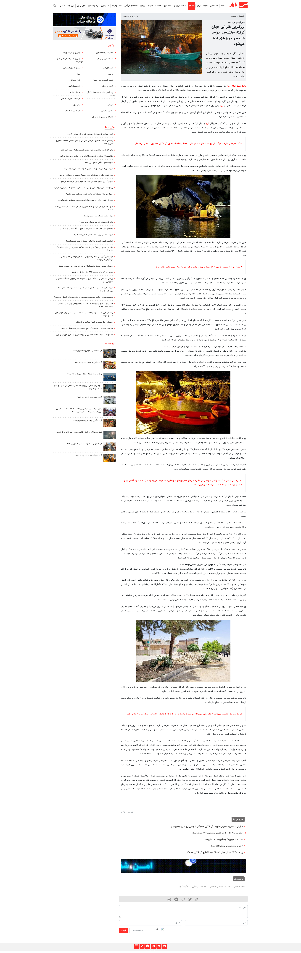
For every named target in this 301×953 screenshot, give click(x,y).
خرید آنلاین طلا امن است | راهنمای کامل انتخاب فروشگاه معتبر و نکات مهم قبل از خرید (84, 289)
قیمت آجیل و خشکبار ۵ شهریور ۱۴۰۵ (87, 420)
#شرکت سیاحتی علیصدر (220, 886)
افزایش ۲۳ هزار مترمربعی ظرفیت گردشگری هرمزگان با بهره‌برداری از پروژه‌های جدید (206, 826)
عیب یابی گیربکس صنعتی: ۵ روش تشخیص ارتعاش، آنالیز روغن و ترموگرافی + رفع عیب (86, 258)
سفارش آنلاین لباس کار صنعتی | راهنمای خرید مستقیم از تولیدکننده (85, 200)
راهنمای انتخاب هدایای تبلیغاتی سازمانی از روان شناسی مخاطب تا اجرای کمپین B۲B (84, 142)
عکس (62, 5)
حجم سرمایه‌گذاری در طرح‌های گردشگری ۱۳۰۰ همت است (217, 833)
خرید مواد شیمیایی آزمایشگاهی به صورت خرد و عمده (92, 234)
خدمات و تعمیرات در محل (102, 117)
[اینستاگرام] (153, 946)
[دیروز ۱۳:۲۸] (109, 412)
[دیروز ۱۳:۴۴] (109, 435)
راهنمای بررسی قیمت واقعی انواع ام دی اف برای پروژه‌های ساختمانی (85, 266)
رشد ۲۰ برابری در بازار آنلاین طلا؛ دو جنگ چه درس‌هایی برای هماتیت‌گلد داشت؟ (84, 249)
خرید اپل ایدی (107, 68)
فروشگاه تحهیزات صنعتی (70, 98)
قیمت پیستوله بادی (72, 110)
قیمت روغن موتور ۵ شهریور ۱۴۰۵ (88, 455)
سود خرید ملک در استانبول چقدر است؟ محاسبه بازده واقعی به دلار (86, 175)
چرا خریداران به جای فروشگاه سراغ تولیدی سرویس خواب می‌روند (87, 328)
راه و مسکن (93, 5)
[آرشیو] (136, 946)
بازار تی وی (81, 5)
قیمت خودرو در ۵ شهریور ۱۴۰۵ (89, 397)
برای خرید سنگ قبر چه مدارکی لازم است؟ (96, 222)
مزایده (110, 74)
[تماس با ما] (159, 946)
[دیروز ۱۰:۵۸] (109, 377)
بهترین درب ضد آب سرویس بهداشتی (98, 216)
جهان (205, 5)
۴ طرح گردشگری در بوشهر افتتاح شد (227, 846)
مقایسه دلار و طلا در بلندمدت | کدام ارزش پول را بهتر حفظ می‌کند (86, 156)
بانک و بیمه (116, 5)
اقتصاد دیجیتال (180, 5)
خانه (222, 5)
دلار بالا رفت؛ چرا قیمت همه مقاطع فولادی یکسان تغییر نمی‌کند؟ (87, 150)
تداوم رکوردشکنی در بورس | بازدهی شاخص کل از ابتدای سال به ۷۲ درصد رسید (77, 387)
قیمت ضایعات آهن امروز (103, 80)
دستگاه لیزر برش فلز (105, 58)
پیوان (78, 74)
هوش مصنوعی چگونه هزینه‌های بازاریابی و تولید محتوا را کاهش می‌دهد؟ (83, 297)
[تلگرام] (148, 946)
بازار (244, 86)
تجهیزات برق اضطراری (104, 52)
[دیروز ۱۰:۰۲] (109, 446)
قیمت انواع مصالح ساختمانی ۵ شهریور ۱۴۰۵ (84, 443)
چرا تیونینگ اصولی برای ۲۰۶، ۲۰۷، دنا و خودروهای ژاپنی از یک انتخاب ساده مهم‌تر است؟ (85, 305)
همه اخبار (214, 5)
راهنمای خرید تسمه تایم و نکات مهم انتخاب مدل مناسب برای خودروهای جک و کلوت (84, 314)
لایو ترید (110, 104)
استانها (191, 5)
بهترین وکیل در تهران (71, 52)
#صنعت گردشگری (199, 886)
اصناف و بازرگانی (130, 5)
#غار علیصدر (239, 886)
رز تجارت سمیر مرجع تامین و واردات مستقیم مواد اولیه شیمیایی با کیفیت (83, 187)
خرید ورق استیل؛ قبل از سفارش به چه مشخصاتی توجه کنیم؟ (88, 168)
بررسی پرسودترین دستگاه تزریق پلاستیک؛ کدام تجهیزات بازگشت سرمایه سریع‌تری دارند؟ (84, 280)
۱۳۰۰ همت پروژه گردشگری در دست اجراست (223, 839)
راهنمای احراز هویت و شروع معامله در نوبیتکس (94, 322)
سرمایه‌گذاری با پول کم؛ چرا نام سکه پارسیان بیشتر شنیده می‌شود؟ (86, 181)
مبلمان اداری (75, 92)
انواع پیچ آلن (75, 80)
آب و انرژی (105, 5)
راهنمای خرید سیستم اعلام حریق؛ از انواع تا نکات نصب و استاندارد (86, 228)
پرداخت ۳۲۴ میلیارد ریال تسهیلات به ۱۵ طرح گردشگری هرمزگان (214, 852)
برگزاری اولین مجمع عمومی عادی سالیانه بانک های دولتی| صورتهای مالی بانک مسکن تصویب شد (79, 410)
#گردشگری (183, 886)
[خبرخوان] (142, 946)
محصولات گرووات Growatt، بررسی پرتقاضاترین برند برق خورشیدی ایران (84, 334)
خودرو (150, 5)
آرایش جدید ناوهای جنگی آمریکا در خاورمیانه (84, 374)
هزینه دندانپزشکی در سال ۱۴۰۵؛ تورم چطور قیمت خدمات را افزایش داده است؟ (84, 208)
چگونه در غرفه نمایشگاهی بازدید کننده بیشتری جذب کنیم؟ (89, 194)
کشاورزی (167, 5)
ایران (199, 5)
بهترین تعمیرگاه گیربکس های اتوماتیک (70, 60)
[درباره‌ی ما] (164, 946)
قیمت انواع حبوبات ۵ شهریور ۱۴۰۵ (88, 362)
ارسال (123, 930)
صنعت (158, 5)
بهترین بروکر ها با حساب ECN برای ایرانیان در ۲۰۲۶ (92, 272)
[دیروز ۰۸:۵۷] (109, 388)
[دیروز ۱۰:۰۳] (109, 400)
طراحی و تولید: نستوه (150, 950)
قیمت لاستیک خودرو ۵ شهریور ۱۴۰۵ (87, 350)
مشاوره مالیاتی (107, 110)
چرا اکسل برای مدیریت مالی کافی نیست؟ (101, 94)
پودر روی (76, 104)
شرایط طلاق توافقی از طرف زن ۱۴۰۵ (98, 162)
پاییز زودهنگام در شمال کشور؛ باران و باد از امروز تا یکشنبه (79, 432)
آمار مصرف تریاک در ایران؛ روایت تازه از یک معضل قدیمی (90, 134)
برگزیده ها (109, 127)
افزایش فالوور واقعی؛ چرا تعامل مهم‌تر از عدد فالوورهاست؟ (89, 241)
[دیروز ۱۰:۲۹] (109, 365)
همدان (233, 16)
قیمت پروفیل (107, 86)
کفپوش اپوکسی (74, 86)
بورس (142, 5)
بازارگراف (71, 5)
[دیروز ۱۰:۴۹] (109, 353)
